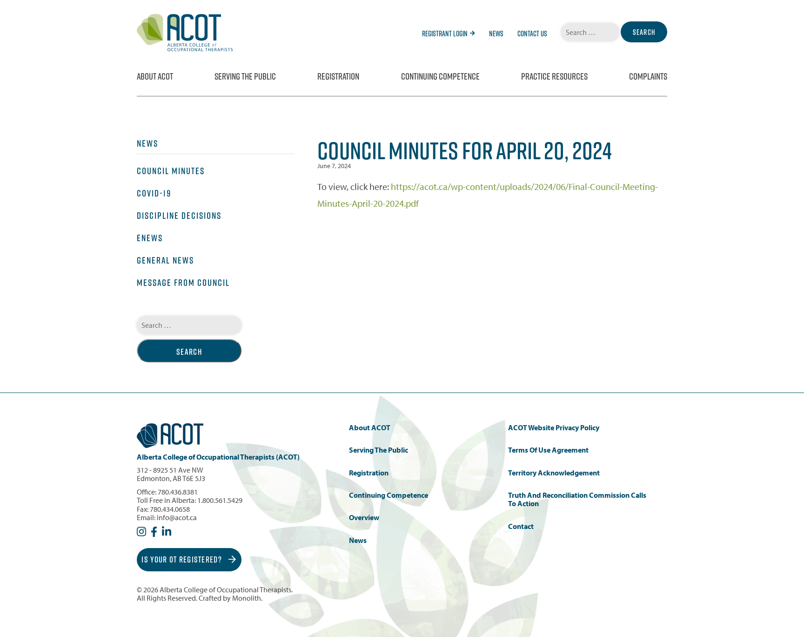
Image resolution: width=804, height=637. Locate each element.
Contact (521, 526)
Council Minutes (171, 170)
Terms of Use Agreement (548, 450)
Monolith (246, 598)
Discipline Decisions (179, 215)
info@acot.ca (177, 517)
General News (165, 260)
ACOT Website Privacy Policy (553, 427)
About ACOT (155, 76)
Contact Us (532, 33)
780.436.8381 (178, 491)
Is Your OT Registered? (182, 559)
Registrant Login (445, 33)
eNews (150, 237)
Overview (364, 517)
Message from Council (183, 282)
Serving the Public (245, 76)
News (496, 33)
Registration (338, 76)
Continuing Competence (440, 76)
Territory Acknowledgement (554, 472)
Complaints (648, 76)
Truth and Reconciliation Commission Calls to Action (577, 499)
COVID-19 (154, 193)
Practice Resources (554, 76)
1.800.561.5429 (219, 500)
